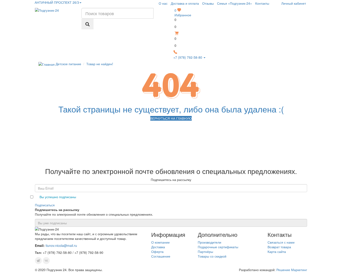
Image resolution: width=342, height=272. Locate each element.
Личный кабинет (293, 3)
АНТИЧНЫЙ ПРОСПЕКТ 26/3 (56, 2)
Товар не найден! (99, 63)
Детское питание (68, 63)
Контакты (262, 3)
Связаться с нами (281, 242)
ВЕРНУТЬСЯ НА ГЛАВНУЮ (171, 118)
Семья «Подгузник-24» (234, 3)
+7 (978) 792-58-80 (188, 57)
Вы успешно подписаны (58, 196)
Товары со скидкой (212, 256)
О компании (160, 242)
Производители (209, 242)
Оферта (157, 251)
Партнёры (205, 251)
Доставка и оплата (185, 3)
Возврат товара (279, 247)
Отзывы (208, 3)
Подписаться (45, 205)
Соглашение (160, 256)
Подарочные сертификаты (218, 247)
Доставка (158, 247)
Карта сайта (277, 251)
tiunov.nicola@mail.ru (61, 245)
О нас (163, 3)
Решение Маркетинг (291, 269)
